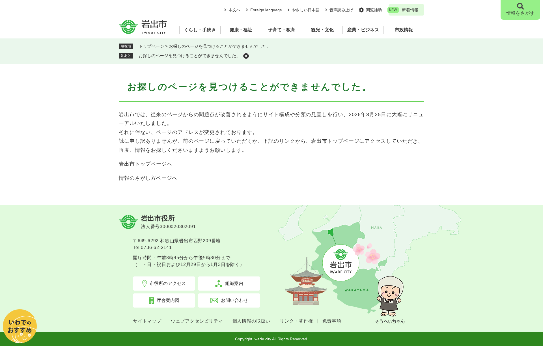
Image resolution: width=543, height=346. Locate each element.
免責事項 (331, 321)
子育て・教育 (281, 29)
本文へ (234, 10)
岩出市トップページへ (145, 164)
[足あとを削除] (246, 56)
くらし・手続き (200, 29)
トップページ (151, 46)
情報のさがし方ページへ (148, 178)
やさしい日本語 (306, 10)
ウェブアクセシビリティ (197, 321)
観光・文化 (322, 29)
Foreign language (266, 10)
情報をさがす (520, 13)
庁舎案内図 (168, 300)
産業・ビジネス (363, 29)
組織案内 (234, 283)
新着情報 (410, 10)
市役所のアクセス (168, 283)
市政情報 (404, 29)
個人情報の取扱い (251, 321)
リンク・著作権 (296, 321)
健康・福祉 (241, 29)
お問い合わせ (234, 300)
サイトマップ (147, 321)
